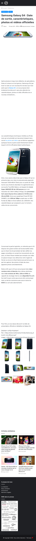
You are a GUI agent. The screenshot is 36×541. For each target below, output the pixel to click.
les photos (9, 140)
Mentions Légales (6, 492)
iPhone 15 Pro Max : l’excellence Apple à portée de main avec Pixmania (27, 447)
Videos (10, 11)
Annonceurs (4, 490)
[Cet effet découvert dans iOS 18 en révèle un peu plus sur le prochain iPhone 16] (27, 460)
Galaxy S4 (12, 88)
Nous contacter (5, 488)
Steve (5, 26)
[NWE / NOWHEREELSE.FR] (6, 3)
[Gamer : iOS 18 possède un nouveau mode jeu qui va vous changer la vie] (9, 460)
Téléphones (11, 8)
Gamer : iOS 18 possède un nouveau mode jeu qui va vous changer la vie (9, 468)
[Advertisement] (18, 61)
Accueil (4, 8)
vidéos (16, 140)
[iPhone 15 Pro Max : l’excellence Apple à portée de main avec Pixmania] (27, 439)
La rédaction (4, 487)
